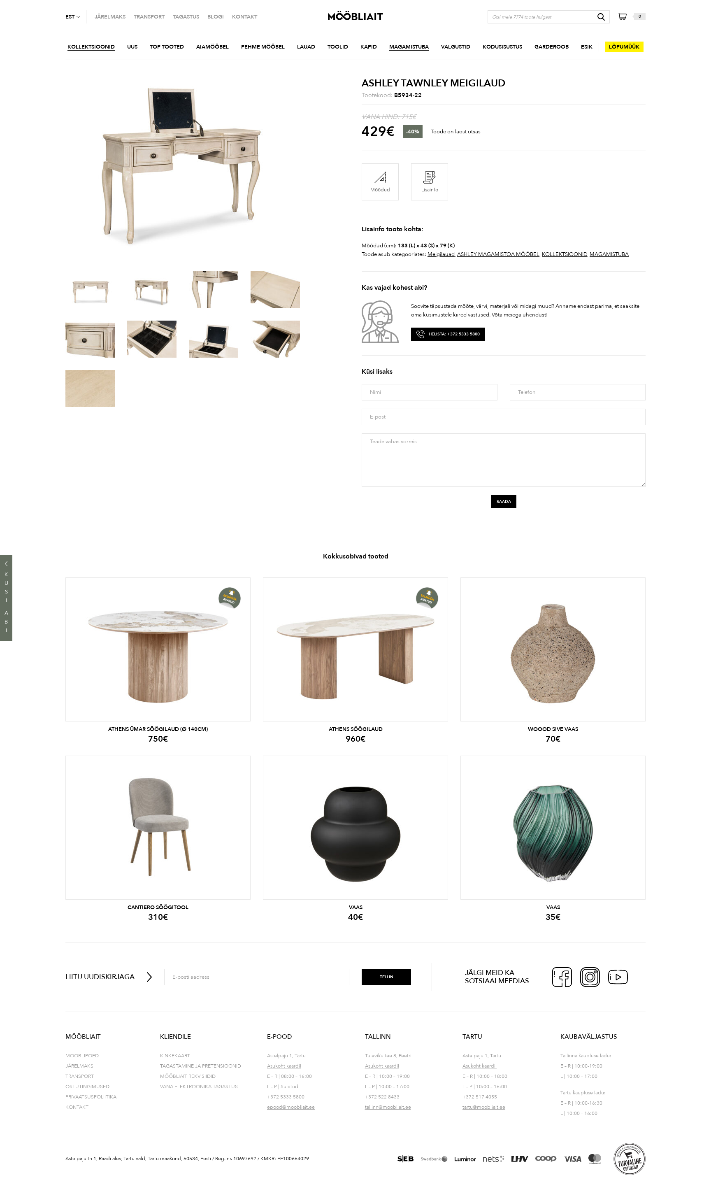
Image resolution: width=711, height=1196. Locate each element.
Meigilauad (441, 254)
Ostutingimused (87, 1086)
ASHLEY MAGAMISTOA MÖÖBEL (498, 254)
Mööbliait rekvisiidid (188, 1076)
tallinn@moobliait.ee (388, 1107)
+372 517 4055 (479, 1097)
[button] (75, 17)
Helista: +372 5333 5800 (454, 334)
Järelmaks (79, 1066)
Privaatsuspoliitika (90, 1097)
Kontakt (76, 1107)
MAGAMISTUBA (609, 254)
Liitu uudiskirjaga (100, 977)
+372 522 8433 (382, 1097)
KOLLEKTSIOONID (564, 254)
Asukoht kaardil (284, 1066)
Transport (79, 1076)
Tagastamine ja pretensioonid (200, 1066)
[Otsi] (601, 17)
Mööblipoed (82, 1055)
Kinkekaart (175, 1055)
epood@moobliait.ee (291, 1107)
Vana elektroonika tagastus (199, 1086)
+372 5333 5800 (285, 1097)
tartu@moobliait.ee (483, 1107)
